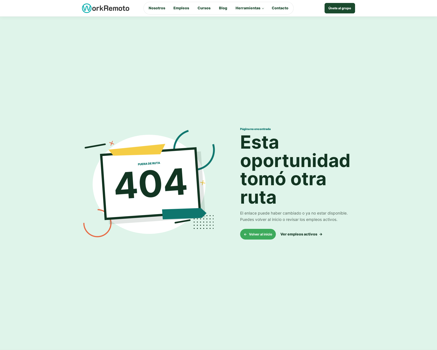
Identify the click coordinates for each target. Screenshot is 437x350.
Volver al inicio (258, 234)
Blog (223, 8)
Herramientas (248, 8)
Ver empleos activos (301, 234)
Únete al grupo (339, 8)
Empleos (181, 8)
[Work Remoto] (106, 8)
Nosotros (157, 8)
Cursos (204, 8)
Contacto (280, 8)
